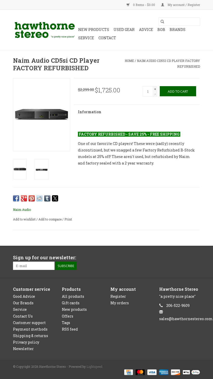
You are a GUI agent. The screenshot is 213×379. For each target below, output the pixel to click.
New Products (93, 29)
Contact (107, 37)
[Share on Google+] (24, 198)
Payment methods (30, 329)
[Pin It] (32, 198)
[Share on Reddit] (39, 198)
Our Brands (23, 302)
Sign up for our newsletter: (44, 257)
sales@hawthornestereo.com (186, 318)
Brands (177, 29)
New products (74, 309)
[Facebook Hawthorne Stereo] (187, 258)
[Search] (162, 21)
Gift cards (70, 302)
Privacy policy (26, 342)
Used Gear (124, 29)
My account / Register (183, 5)
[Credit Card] (128, 372)
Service (86, 37)
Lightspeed (94, 366)
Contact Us (23, 316)
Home (129, 61)
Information (89, 111)
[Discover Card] (175, 372)
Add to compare (50, 219)
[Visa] (151, 372)
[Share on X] (55, 198)
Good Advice (24, 296)
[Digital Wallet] (190, 372)
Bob (161, 29)
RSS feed (70, 329)
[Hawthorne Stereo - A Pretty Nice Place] (45, 30)
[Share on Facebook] (16, 198)
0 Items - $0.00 (144, 5)
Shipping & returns (30, 335)
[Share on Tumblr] (47, 198)
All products (73, 296)
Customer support (29, 322)
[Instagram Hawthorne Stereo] (196, 258)
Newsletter (23, 348)
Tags (66, 322)
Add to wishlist (24, 219)
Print (68, 219)
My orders (119, 302)
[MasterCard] (139, 372)
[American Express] (163, 372)
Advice (146, 29)
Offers (67, 316)
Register (118, 296)
